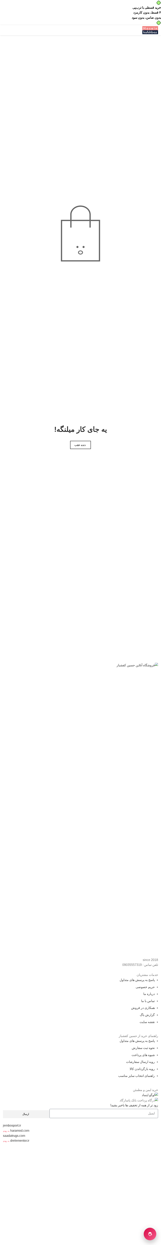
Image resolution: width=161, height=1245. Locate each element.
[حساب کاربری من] (19, 30)
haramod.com (19, 1130)
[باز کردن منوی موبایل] (136, 30)
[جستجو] (4, 30)
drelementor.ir (19, 1140)
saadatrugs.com (14, 1135)
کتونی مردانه (43, 1181)
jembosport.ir (12, 1125)
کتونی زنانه (65, 1171)
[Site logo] (150, 30)
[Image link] (80, 809)
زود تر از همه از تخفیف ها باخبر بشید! (134, 1105)
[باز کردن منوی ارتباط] (150, 1234)
